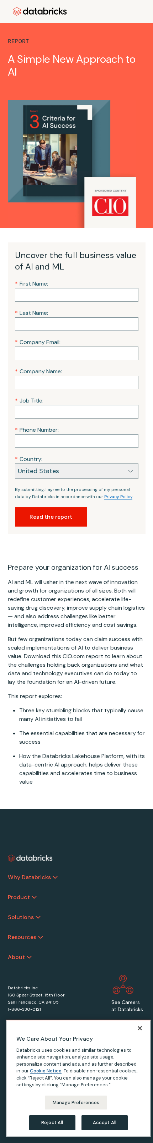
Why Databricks (29, 877)
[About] (29, 957)
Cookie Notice (46, 1071)
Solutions (21, 917)
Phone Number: (37, 430)
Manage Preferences (76, 1103)
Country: (28, 459)
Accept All (104, 1122)
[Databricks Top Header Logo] (40, 11)
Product (19, 897)
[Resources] (40, 937)
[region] (78, 1078)
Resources (22, 937)
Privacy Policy (118, 496)
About (16, 957)
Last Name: (31, 313)
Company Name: (38, 371)
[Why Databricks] (55, 877)
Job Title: (29, 400)
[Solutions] (38, 917)
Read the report (51, 517)
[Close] (140, 1028)
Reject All (52, 1122)
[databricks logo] (30, 858)
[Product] (34, 897)
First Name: (31, 283)
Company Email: (37, 342)
